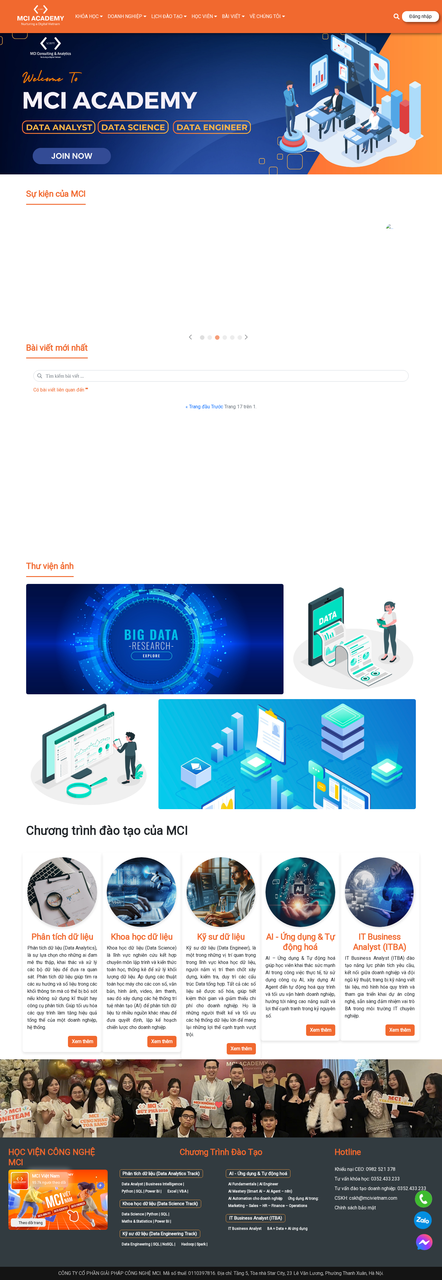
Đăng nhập (420, 16)
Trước (217, 407)
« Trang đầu (198, 407)
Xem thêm (82, 1041)
